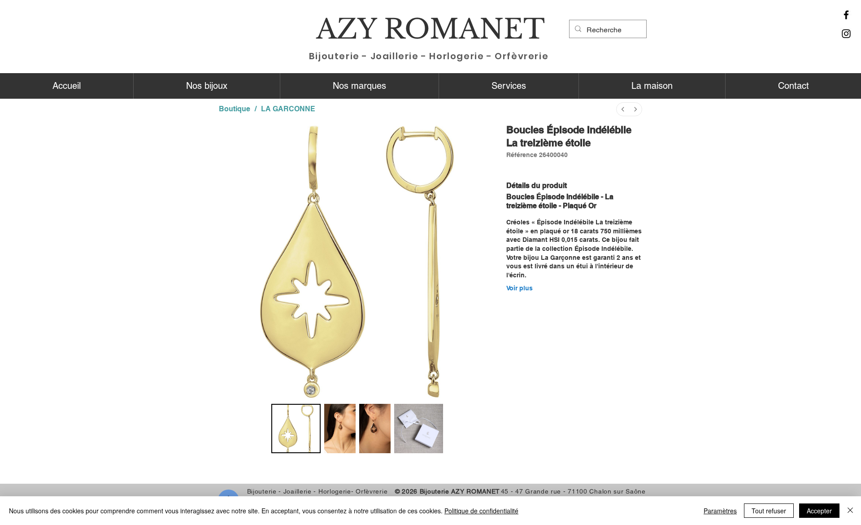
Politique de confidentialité (481, 510)
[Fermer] (850, 510)
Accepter (819, 510)
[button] (206, 86)
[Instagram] (846, 33)
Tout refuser (769, 510)
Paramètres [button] (720, 510)
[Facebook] (846, 15)
